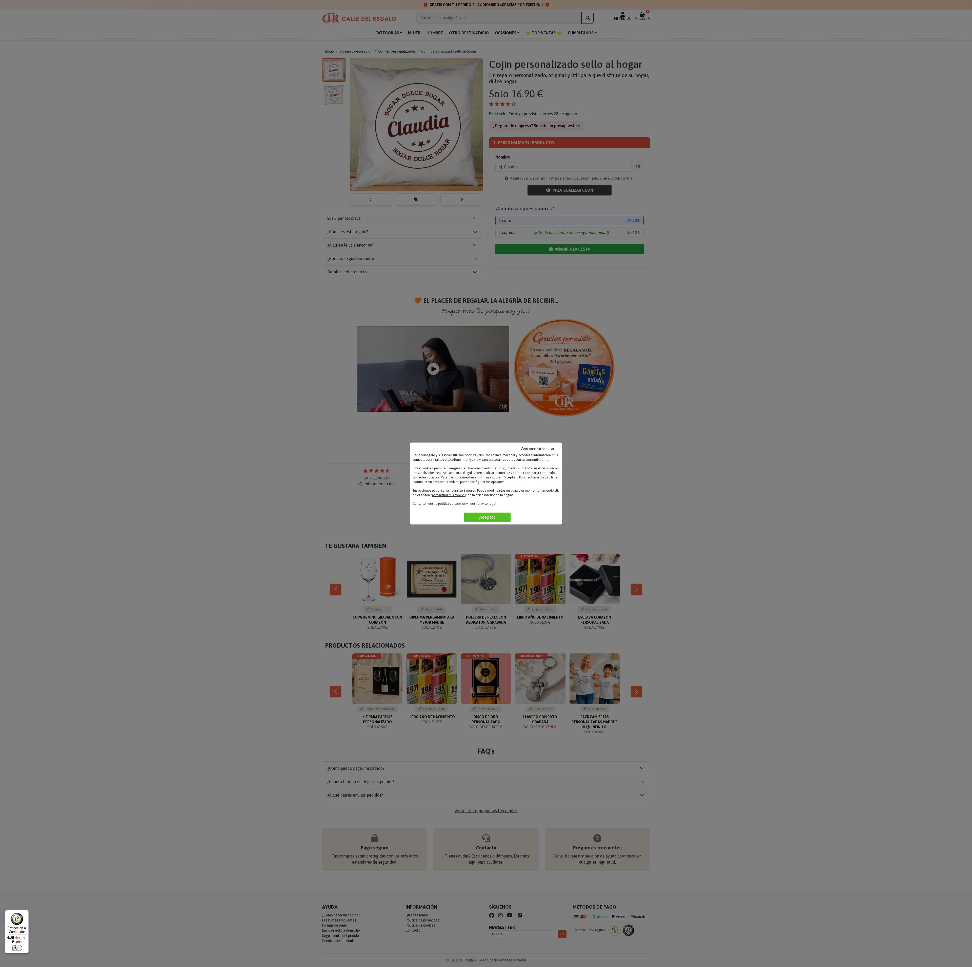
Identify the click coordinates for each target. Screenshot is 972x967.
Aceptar (487, 517)
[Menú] (26, 913)
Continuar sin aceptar (537, 449)
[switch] (17, 948)
